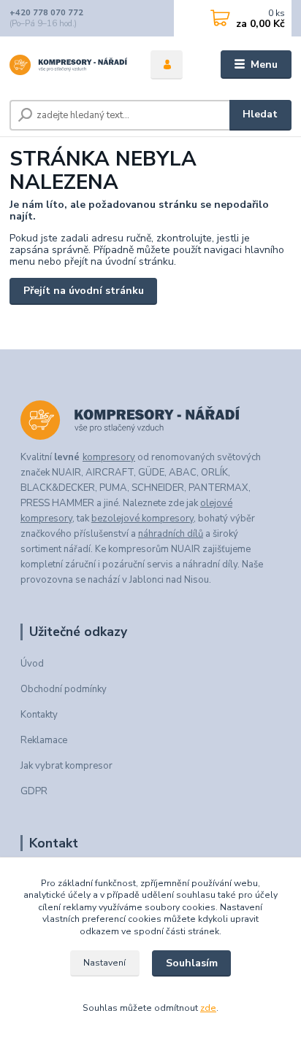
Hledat (260, 114)
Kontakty (39, 714)
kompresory (109, 457)
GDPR (33, 791)
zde (208, 1008)
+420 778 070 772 (46, 12)
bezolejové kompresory (142, 518)
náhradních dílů (170, 533)
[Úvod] (68, 65)
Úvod (32, 663)
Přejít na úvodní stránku (83, 291)
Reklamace (43, 740)
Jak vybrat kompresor (66, 765)
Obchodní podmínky (63, 689)
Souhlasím (192, 963)
